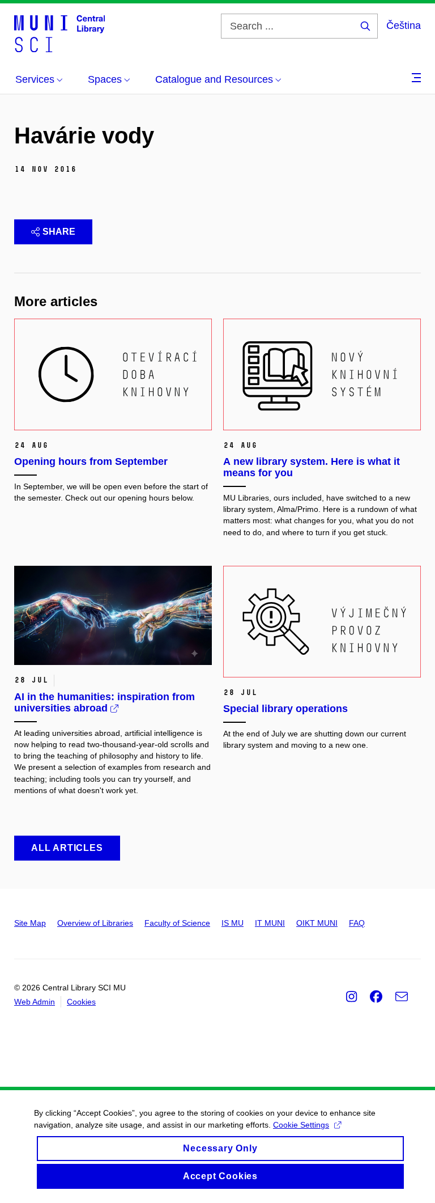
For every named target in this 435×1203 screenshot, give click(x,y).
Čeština (403, 25)
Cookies (81, 1001)
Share (58, 231)
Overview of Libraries (95, 922)
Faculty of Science (177, 922)
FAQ (357, 922)
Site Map (30, 922)
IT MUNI (270, 922)
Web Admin (34, 1001)
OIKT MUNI (317, 922)
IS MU (232, 922)
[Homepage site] (59, 33)
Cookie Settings (301, 1124)
